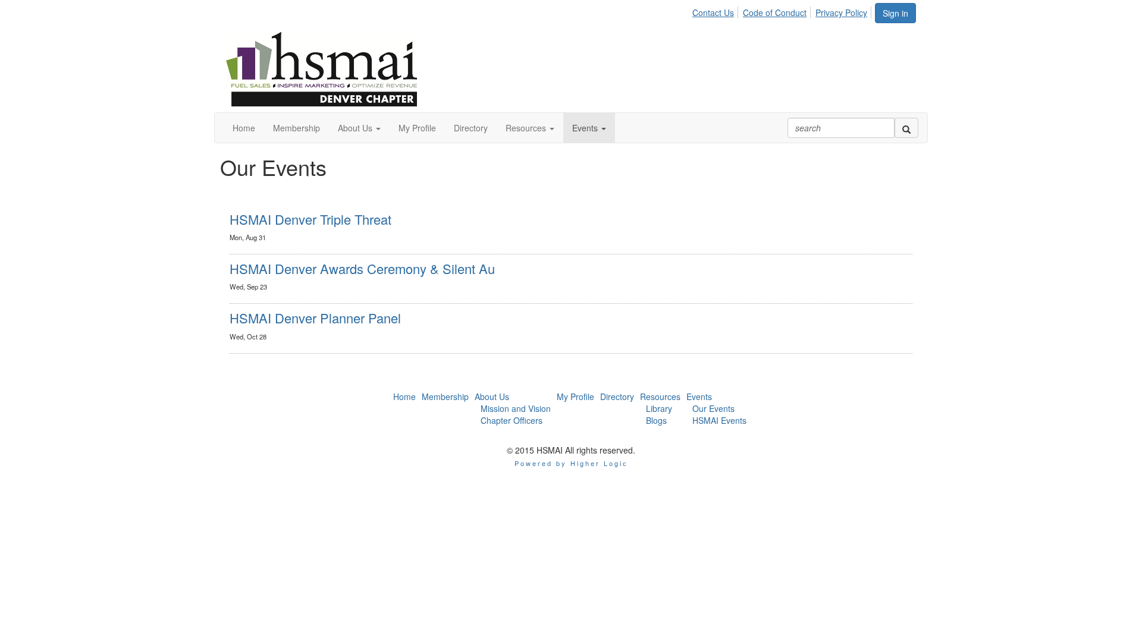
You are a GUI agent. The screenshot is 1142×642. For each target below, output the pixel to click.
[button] (359, 128)
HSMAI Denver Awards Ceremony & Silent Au (362, 268)
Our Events (713, 408)
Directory (617, 396)
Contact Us (713, 12)
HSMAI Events (719, 420)
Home (404, 396)
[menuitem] (716, 10)
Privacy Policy (841, 12)
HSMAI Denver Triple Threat (310, 219)
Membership (445, 396)
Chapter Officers (511, 420)
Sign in (895, 13)
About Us (492, 396)
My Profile (575, 396)
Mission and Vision (516, 408)
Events (699, 396)
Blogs (656, 420)
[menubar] (783, 10)
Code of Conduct (775, 12)
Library (659, 408)
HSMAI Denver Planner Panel (315, 318)
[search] (906, 128)
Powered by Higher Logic (571, 463)
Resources (660, 396)
